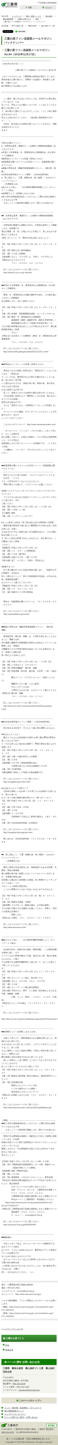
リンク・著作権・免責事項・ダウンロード (23, 1408)
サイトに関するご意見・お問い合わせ (21, 1417)
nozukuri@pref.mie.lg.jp (29, 1390)
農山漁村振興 (8, 19)
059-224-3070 (7, 1432)
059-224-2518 (19, 1384)
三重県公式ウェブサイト (9, 4)
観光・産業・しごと (33, 16)
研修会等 (9, 1350)
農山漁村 (49, 16)
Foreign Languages (48, 2)
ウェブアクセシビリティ (15, 1414)
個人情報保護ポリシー (14, 1411)
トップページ (17, 16)
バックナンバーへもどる (12, 1329)
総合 (37, 19)
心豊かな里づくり (24, 19)
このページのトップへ (30, 1400)
